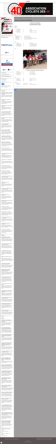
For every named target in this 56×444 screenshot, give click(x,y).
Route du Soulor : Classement (5, 206)
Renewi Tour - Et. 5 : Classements (5, 229)
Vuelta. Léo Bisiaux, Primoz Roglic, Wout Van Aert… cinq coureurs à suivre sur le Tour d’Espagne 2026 (6, 386)
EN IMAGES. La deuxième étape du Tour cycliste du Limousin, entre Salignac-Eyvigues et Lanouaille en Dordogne (6, 421)
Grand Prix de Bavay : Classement (5, 170)
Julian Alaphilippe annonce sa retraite (6, 250)
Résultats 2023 (21, 17)
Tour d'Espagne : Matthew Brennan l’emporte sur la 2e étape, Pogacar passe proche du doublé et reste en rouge (6, 328)
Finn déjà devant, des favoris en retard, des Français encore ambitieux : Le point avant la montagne (6, 93)
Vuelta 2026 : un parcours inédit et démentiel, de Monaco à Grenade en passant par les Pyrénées (6, 270)
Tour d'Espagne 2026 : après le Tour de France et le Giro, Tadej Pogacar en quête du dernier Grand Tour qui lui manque (7, 372)
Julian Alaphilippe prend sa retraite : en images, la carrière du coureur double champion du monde (6, 378)
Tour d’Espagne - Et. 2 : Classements (6, 211)
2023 (18, 17)
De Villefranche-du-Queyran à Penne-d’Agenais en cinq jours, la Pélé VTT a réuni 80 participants (6, 321)
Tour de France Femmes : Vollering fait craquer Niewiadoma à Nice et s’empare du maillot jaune (6, 291)
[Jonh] (35, 59)
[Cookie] (1, 442)
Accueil (15, 17)
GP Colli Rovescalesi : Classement (5, 165)
